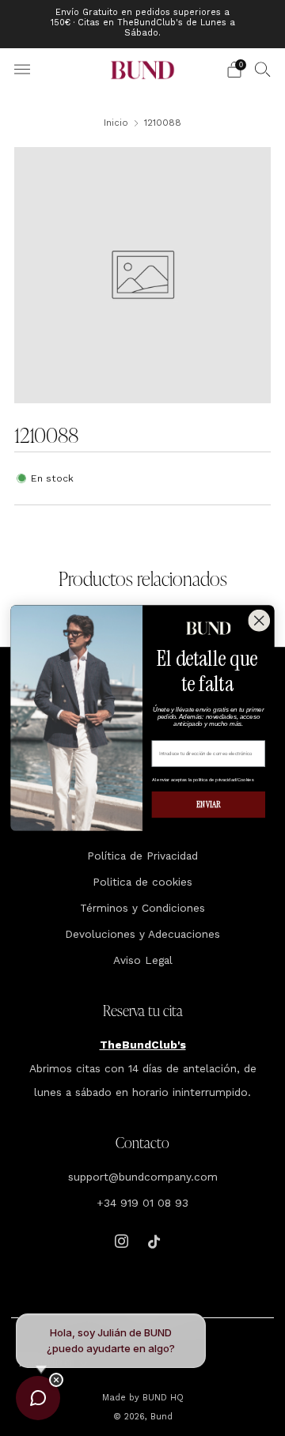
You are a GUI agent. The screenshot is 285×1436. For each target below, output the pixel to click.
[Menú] (22, 69)
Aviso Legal (143, 960)
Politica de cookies (142, 881)
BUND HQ (161, 1398)
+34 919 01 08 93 (142, 1202)
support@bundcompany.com (143, 1176)
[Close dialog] (259, 621)
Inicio (116, 122)
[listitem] (142, 24)
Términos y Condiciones (142, 907)
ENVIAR (208, 804)
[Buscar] (263, 69)
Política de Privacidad (142, 855)
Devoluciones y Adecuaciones (142, 934)
